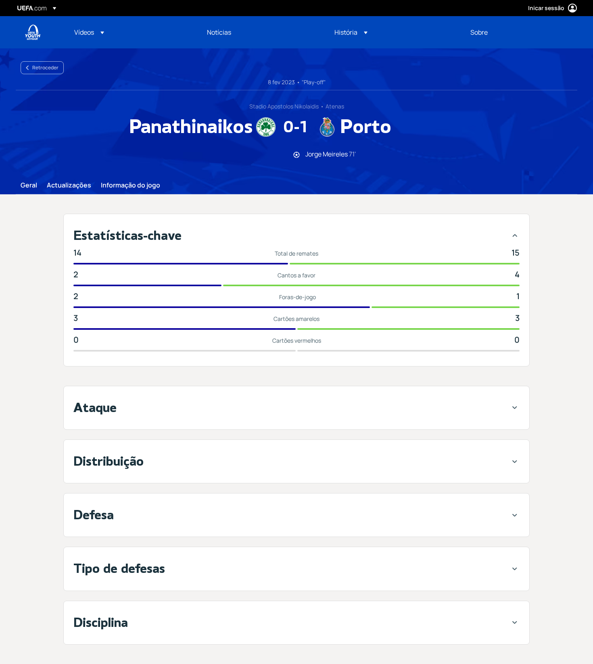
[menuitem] (130, 32)
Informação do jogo (130, 185)
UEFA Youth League (33, 32)
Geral (29, 185)
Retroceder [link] (45, 67)
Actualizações (69, 185)
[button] (89, 32)
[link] (219, 32)
